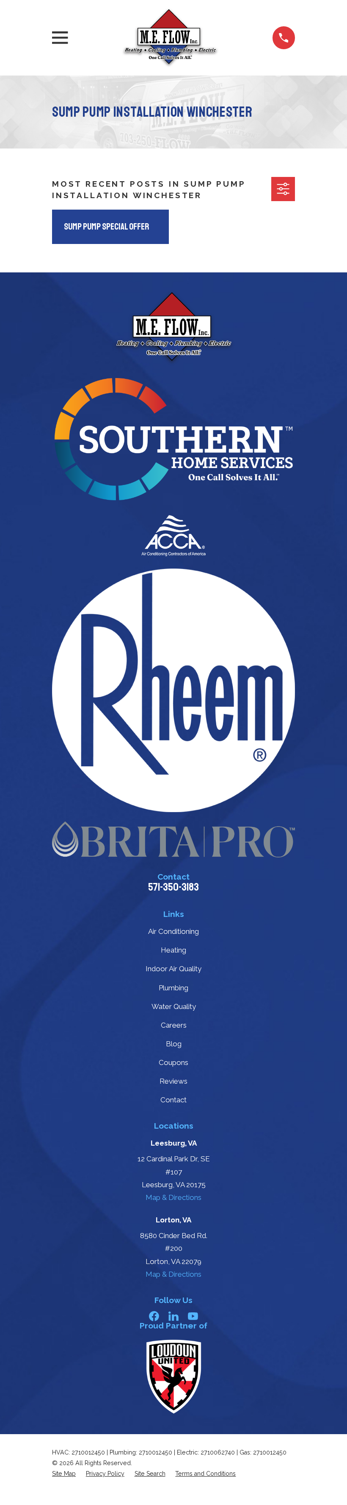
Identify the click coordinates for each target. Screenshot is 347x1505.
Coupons (173, 1062)
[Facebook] (154, 1316)
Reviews (173, 1081)
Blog (174, 1044)
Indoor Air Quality (173, 968)
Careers (174, 1025)
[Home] (170, 37)
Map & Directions (173, 1197)
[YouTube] (193, 1316)
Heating (173, 950)
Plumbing (173, 988)
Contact (173, 1100)
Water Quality (173, 1006)
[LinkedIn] (173, 1316)
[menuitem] (64, 1474)
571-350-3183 (173, 887)
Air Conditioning (173, 931)
